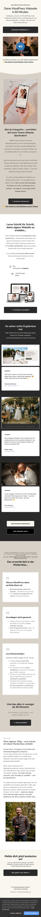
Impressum (13, 892)
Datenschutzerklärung (24, 892)
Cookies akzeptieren (31, 913)
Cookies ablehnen (15, 913)
